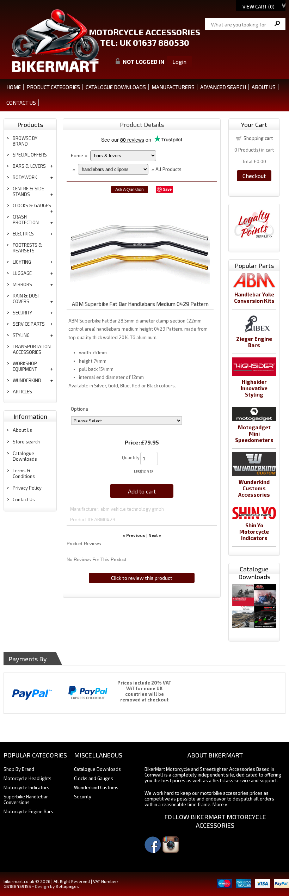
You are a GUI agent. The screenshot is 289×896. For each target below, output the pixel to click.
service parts (29, 324)
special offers (30, 155)
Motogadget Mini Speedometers (254, 433)
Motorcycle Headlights (27, 778)
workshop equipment (25, 366)
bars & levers (29, 166)
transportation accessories (32, 349)
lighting (22, 262)
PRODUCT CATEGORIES (53, 87)
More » (220, 804)
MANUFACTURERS (173, 87)
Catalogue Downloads (25, 456)
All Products (168, 169)
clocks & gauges (32, 205)
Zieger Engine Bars (254, 342)
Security (82, 796)
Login (179, 61)
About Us (22, 430)
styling (21, 335)
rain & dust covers (26, 298)
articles (22, 391)
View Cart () (258, 7)
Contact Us (24, 499)
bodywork (25, 177)
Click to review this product (141, 578)
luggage (22, 273)
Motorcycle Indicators (26, 787)
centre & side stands (28, 191)
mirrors (22, 284)
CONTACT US (21, 102)
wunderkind (27, 380)
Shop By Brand (19, 769)
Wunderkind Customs (96, 787)
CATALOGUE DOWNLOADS (116, 87)
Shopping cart (258, 138)
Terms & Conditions (24, 473)
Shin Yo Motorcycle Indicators (254, 531)
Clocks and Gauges (93, 778)
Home (13, 87)
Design (42, 886)
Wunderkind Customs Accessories (254, 488)
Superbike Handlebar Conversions (26, 799)
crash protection (26, 219)
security (22, 312)
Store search (26, 441)
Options (79, 409)
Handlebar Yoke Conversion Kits (254, 297)
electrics (23, 234)
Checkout (254, 175)
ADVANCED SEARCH (223, 87)
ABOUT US (264, 87)
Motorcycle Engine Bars (28, 811)
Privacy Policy (27, 488)
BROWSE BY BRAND (25, 141)
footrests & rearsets (27, 247)
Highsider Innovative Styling (254, 388)
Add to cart (142, 491)
